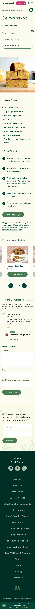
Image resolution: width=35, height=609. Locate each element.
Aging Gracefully (17, 534)
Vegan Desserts (16, 10)
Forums (17, 565)
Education (17, 485)
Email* (4, 380)
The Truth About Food (17, 540)
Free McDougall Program (17, 553)
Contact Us (17, 577)
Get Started (21, 3)
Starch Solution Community (12, 230)
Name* (4, 370)
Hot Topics (17, 491)
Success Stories (17, 497)
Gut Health (17, 522)
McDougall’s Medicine (17, 547)
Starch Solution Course (17, 516)
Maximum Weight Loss (17, 528)
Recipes (5, 10)
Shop (17, 559)
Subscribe (9, 441)
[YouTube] (10, 468)
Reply (8, 327)
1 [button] (15, 285)
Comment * (6, 350)
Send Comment (11, 392)
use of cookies (25, 607)
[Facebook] (17, 468)
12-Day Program (17, 510)
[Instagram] (24, 468)
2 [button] (17, 285)
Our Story (17, 571)
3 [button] (19, 285)
